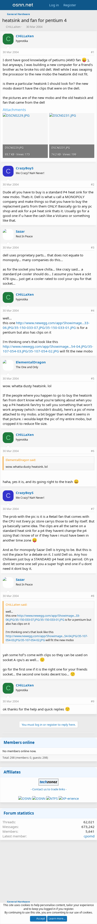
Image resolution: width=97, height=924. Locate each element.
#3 (92, 247)
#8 (92, 596)
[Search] (91, 5)
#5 (92, 378)
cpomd (89, 836)
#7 (92, 509)
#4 (92, 310)
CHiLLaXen (13, 27)
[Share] (86, 52)
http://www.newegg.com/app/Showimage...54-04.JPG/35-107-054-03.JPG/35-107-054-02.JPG (48, 348)
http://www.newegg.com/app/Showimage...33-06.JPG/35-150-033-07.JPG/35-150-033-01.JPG (46, 325)
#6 (92, 451)
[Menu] (6, 5)
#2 (92, 184)
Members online (19, 742)
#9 (92, 701)
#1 (92, 52)
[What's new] (82, 5)
